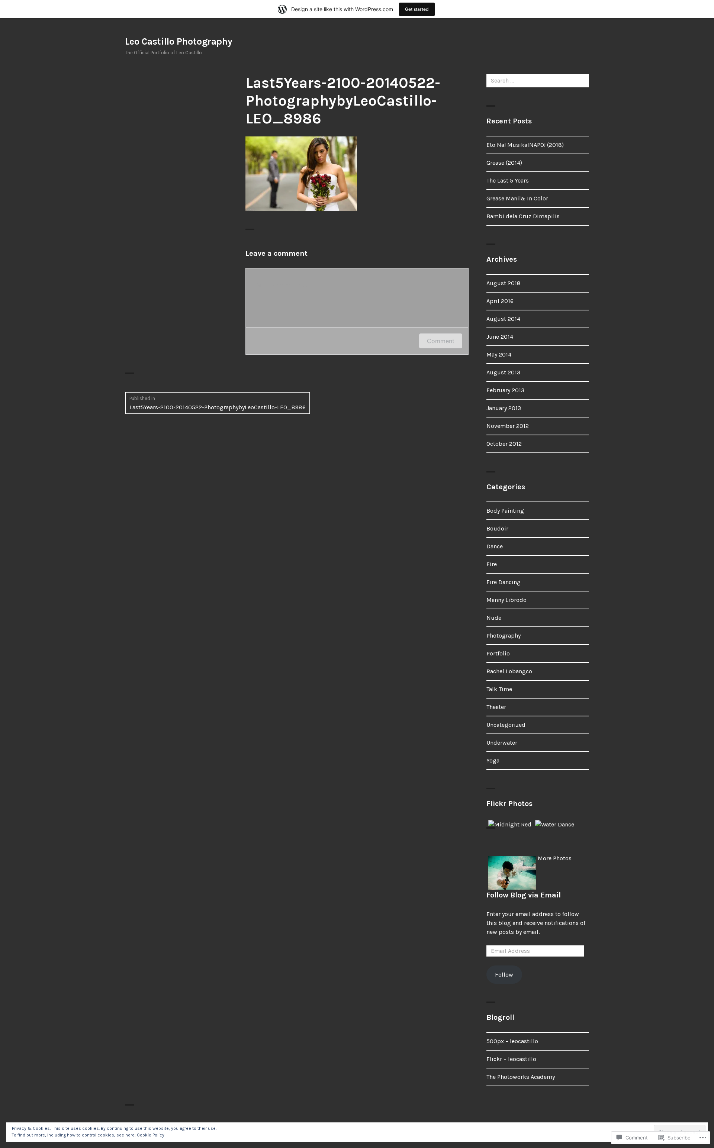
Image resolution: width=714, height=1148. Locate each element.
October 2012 (504, 443)
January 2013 (503, 408)
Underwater (501, 742)
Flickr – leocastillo (511, 1058)
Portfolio (498, 653)
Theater (496, 706)
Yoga (492, 760)
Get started (417, 9)
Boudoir (497, 528)
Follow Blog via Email (523, 895)
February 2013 (505, 390)
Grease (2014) (504, 162)
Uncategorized (505, 724)
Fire (491, 564)
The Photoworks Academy (520, 1076)
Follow (504, 974)
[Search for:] (537, 80)
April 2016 (500, 300)
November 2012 (507, 425)
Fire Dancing (503, 582)
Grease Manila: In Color (517, 198)
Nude (493, 617)
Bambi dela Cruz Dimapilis (523, 216)
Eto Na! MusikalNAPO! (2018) (525, 144)
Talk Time (499, 689)
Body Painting (505, 510)
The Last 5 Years (507, 180)
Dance (494, 546)
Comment (440, 341)
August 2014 (503, 318)
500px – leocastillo (512, 1041)
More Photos (555, 858)
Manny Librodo (506, 599)
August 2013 (503, 372)
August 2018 (503, 283)
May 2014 (498, 354)
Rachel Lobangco (509, 671)
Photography (503, 635)
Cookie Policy (150, 1135)
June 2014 (499, 336)
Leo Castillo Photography (178, 41)
